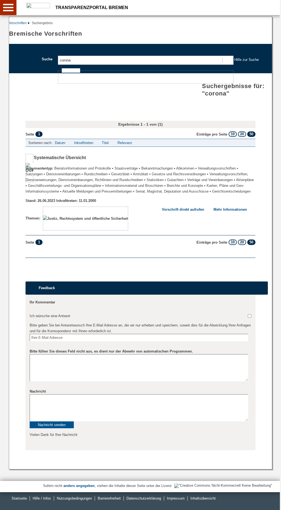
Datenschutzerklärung (144, 498)
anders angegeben (79, 486)
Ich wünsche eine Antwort (50, 316)
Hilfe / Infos (42, 498)
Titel (105, 143)
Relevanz (124, 143)
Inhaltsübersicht (203, 498)
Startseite (19, 498)
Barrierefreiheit (109, 498)
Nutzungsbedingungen (74, 498)
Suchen (227, 60)
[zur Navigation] (8, 7)
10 (233, 134)
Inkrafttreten (83, 143)
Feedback (47, 288)
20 (242, 134)
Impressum (176, 498)
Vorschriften (18, 23)
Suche (47, 59)
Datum (60, 143)
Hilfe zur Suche (246, 60)
